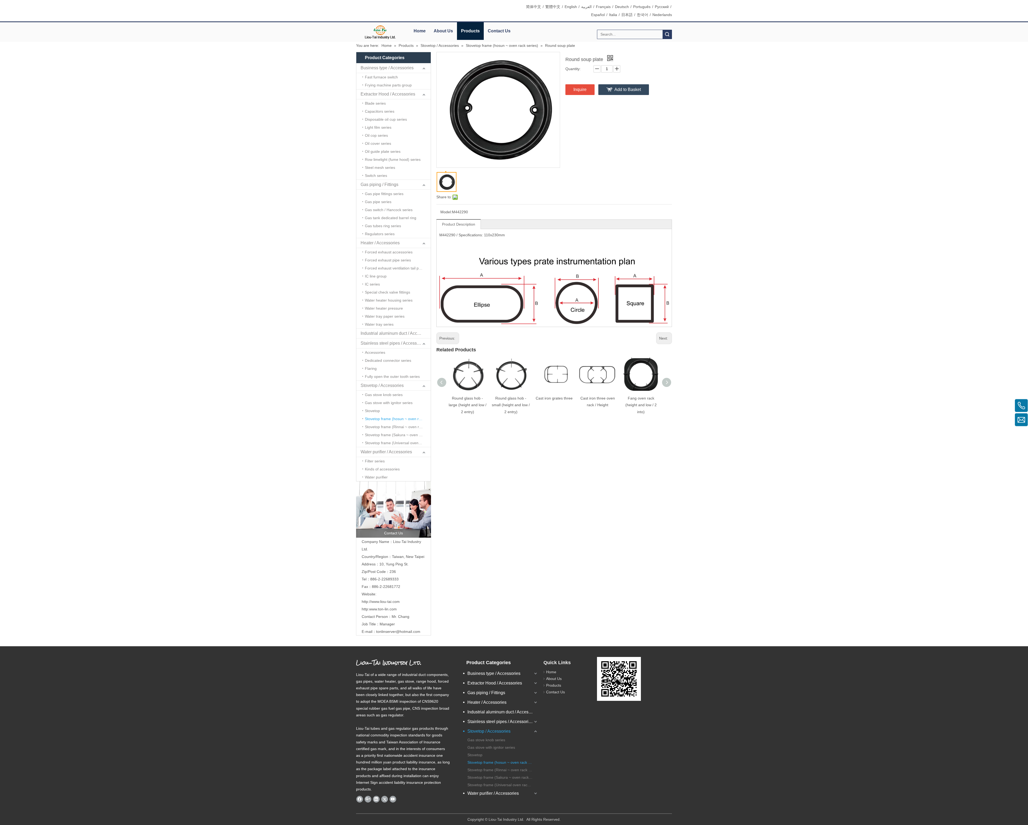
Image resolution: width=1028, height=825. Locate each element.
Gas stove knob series (384, 395)
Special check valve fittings (387, 292)
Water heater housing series (389, 300)
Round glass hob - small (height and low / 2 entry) (511, 405)
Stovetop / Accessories (382, 385)
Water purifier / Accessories (386, 452)
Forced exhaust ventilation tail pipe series (398, 268)
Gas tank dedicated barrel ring (390, 218)
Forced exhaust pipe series (388, 260)
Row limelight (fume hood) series (393, 159)
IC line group (376, 276)
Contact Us (499, 31)
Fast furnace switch (381, 77)
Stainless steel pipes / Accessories (393, 343)
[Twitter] (384, 799)
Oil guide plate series (382, 151)
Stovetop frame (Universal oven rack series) (398, 443)
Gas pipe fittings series (384, 194)
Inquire (580, 89)
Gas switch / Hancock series (389, 210)
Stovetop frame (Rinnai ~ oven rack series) (398, 427)
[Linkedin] (376, 799)
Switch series (376, 175)
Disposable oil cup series (386, 119)
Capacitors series (379, 111)
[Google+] (368, 799)
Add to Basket (627, 89)
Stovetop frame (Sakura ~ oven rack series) (398, 435)
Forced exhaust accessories (389, 252)
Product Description (458, 224)
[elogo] (380, 32)
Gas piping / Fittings (379, 184)
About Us (443, 31)
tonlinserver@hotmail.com (398, 631)
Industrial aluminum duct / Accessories (396, 333)
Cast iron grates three (554, 398)
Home (420, 31)
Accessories (375, 352)
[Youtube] (393, 799)
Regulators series (380, 234)
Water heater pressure (384, 308)
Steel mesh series (380, 167)
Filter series (375, 461)
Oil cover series (378, 143)
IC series (372, 284)
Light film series (378, 127)
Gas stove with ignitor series (389, 403)
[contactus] (393, 509)
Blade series (375, 103)
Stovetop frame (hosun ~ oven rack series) (398, 419)
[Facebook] (359, 799)
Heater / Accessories (380, 243)
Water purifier (376, 477)
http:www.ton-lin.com (379, 609)
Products (470, 31)
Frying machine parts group (388, 85)
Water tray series (379, 324)
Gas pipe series (378, 202)
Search (667, 34)
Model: (446, 212)
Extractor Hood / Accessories (388, 94)
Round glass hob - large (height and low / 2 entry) (467, 405)
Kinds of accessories (382, 469)
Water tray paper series (385, 316)
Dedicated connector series (388, 360)
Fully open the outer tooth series (392, 376)
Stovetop (372, 411)
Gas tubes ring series (383, 226)
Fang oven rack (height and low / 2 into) (641, 405)
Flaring (371, 368)
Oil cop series (376, 135)
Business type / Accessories (387, 68)
